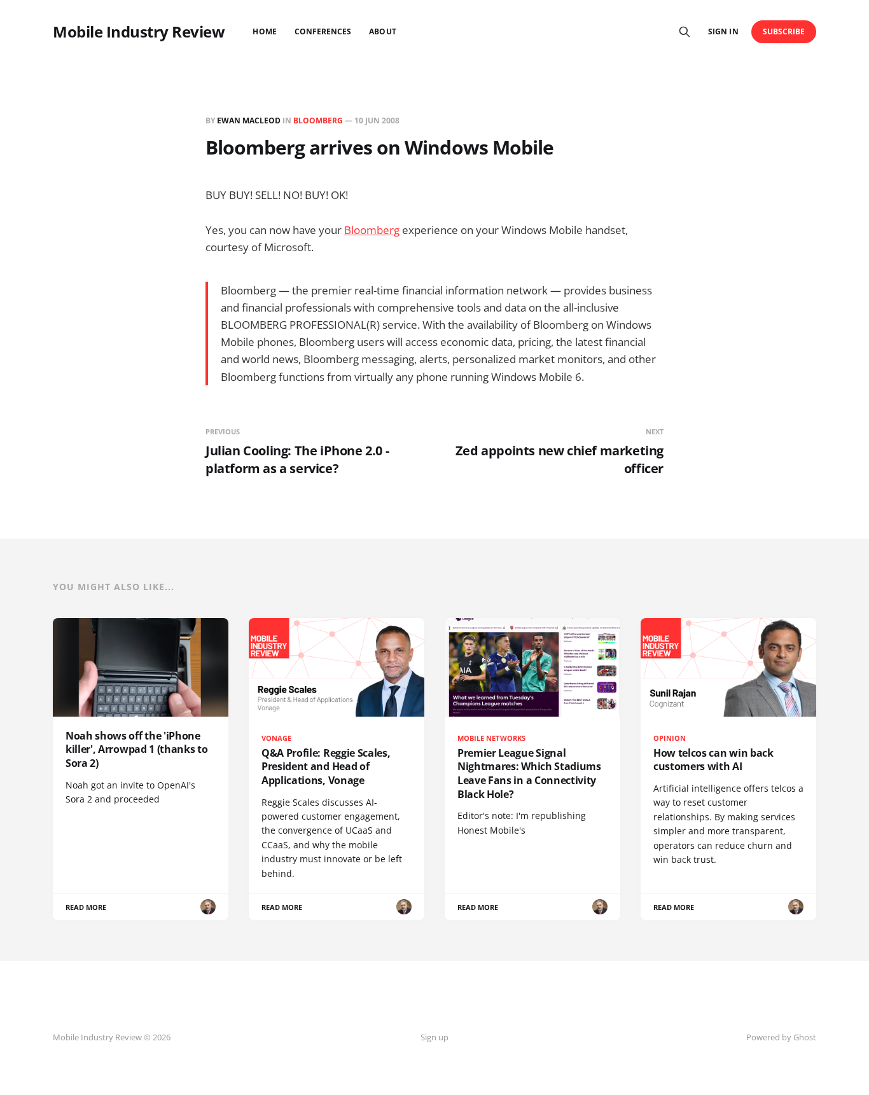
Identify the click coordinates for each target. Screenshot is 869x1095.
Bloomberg (318, 120)
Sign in (723, 31)
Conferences (323, 31)
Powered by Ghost (781, 1037)
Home (264, 31)
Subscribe (784, 31)
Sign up (434, 1037)
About (382, 31)
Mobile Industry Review (139, 31)
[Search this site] (684, 31)
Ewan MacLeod (249, 120)
